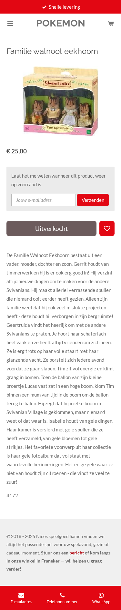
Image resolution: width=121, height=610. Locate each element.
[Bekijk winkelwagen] (111, 23)
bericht (77, 552)
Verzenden (93, 200)
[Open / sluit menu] (10, 23)
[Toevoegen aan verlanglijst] (107, 228)
